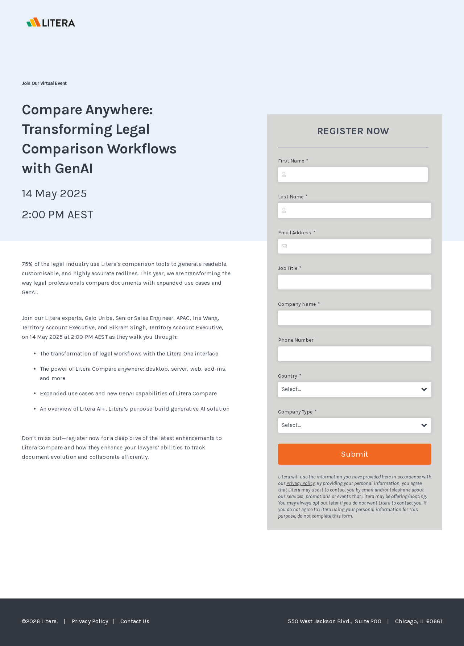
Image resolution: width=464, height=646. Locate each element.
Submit (354, 454)
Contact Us (134, 621)
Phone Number (296, 340)
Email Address (297, 233)
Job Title (290, 268)
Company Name (299, 304)
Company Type (297, 412)
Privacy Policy (300, 483)
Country (290, 376)
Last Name (293, 197)
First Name (293, 161)
